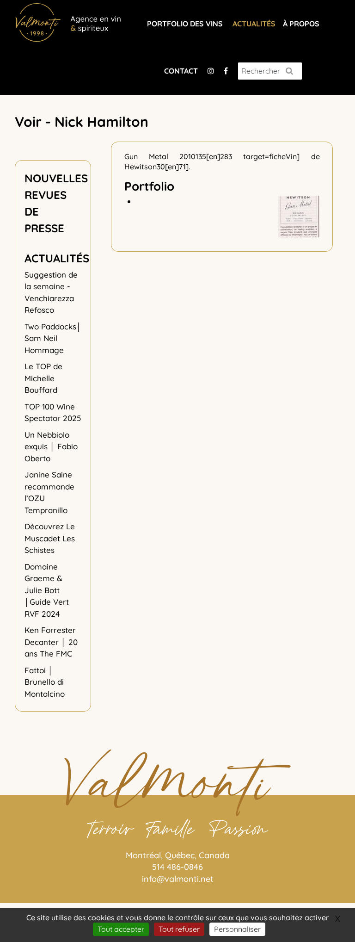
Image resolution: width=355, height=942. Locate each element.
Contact (181, 70)
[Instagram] (211, 70)
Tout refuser (179, 929)
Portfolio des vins (185, 23)
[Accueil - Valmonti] (68, 21)
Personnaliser (237, 929)
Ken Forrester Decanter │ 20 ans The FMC (51, 641)
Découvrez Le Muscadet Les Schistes (49, 538)
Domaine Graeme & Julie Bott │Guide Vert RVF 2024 (46, 590)
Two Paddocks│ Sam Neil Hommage (52, 338)
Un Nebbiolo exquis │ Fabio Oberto (51, 446)
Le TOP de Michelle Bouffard (43, 378)
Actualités (254, 23)
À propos (301, 23)
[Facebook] (226, 70)
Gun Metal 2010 (160, 156)
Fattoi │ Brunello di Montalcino (44, 682)
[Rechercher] (289, 71)
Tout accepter (121, 929)
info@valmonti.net (178, 879)
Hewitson (140, 166)
